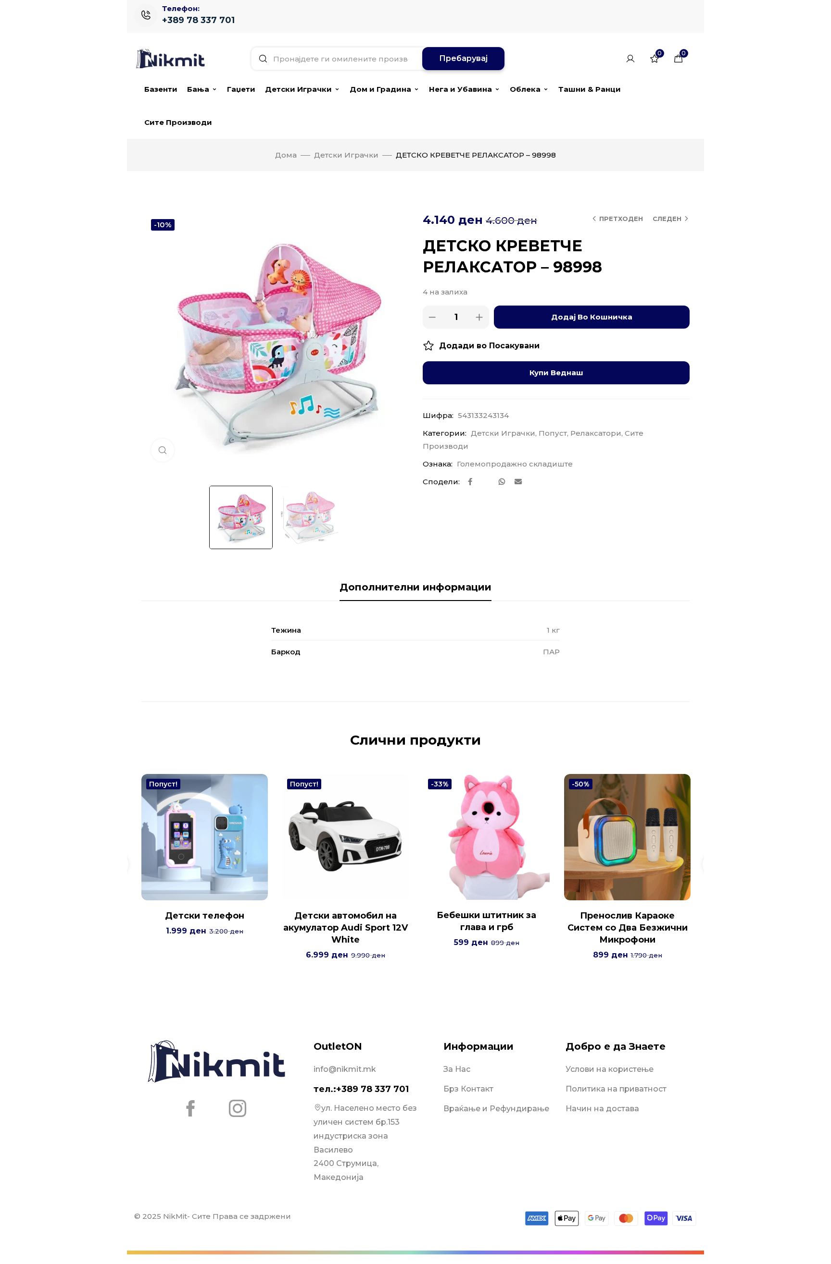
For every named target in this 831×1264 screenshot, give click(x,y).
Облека (525, 89)
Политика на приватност (616, 1088)
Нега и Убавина (460, 89)
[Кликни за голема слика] (162, 450)
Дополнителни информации (415, 587)
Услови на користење (610, 1069)
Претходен (621, 218)
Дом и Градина (380, 89)
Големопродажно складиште (515, 463)
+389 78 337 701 (198, 20)
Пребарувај (463, 58)
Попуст (553, 433)
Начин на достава (602, 1108)
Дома (286, 155)
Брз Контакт (468, 1088)
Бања (198, 89)
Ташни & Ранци (589, 89)
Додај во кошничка (591, 316)
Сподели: (441, 481)
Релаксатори (595, 433)
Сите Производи (178, 122)
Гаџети (241, 89)
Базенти (160, 89)
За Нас (456, 1069)
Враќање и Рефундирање (496, 1108)
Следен (667, 218)
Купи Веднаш (556, 372)
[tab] (415, 587)
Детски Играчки (298, 89)
